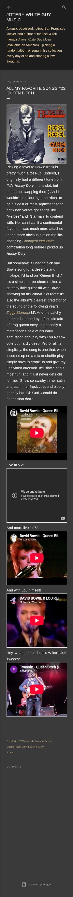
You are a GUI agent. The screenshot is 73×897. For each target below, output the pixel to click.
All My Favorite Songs (39, 741)
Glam (41, 746)
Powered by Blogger (40, 884)
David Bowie (29, 746)
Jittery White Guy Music (35, 39)
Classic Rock (13, 746)
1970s (22, 741)
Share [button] (9, 752)
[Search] (64, 6)
